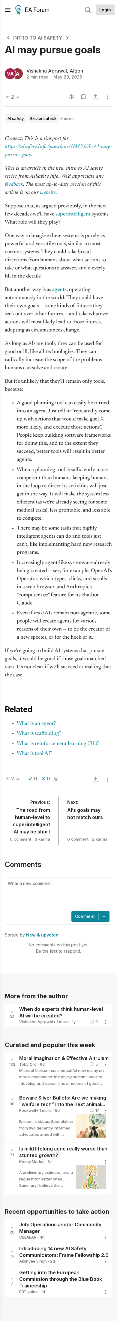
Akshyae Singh (33, 1261)
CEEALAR (27, 1237)
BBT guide (28, 1291)
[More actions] (107, 97)
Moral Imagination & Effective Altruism (64, 1058)
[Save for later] (83, 97)
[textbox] (57, 895)
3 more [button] (67, 118)
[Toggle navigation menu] (7, 9)
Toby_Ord (28, 1064)
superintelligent (73, 214)
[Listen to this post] (71, 97)
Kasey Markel (31, 1161)
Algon (76, 71)
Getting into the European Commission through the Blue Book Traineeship (60, 1279)
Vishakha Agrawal (46, 71)
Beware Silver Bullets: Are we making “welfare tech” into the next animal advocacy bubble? (62, 1104)
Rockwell (27, 1110)
